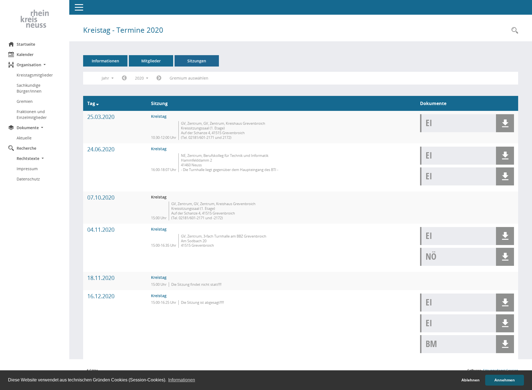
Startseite (26, 44)
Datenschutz (28, 179)
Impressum (27, 168)
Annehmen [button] (504, 380)
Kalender (25, 54)
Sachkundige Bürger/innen (29, 88)
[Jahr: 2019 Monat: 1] (124, 78)
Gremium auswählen (189, 78)
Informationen (105, 60)
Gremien (25, 101)
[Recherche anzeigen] (513, 30)
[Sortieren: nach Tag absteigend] (97, 103)
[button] (34, 65)
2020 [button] (140, 78)
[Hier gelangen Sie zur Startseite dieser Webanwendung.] (34, 19)
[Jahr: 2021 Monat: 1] (158, 78)
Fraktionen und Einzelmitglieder (32, 114)
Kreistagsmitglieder (35, 75)
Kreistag (159, 116)
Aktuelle (24, 138)
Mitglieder (151, 60)
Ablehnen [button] (470, 380)
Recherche (26, 148)
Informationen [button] (181, 380)
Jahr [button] (106, 78)
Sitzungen (196, 60)
